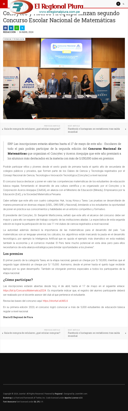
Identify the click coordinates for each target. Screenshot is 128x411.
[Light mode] (118, 4)
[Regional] (46, 4)
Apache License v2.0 (73, 398)
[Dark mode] (124, 4)
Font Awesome (9, 402)
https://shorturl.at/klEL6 (55, 300)
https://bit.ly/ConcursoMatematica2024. (25, 290)
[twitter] (22, 28)
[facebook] (5, 28)
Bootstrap (7, 398)
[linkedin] (11, 28)
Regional (58, 394)
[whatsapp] (16, 28)
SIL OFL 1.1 (38, 402)
